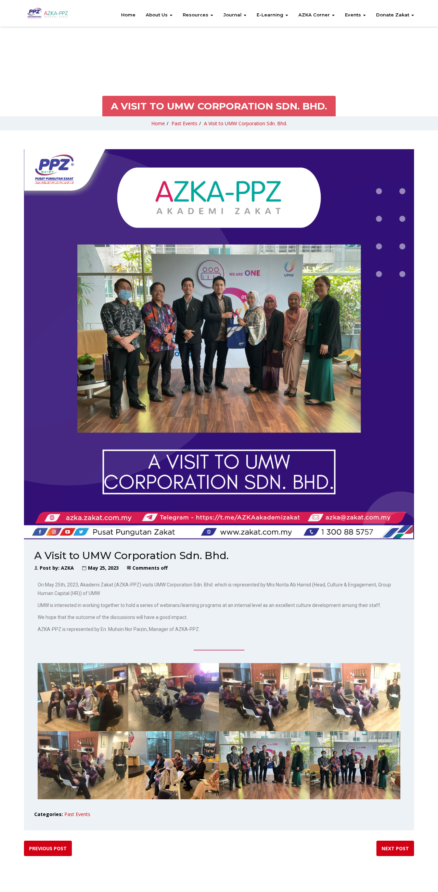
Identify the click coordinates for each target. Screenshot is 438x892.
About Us (157, 14)
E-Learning (271, 14)
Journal (233, 14)
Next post (395, 848)
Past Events (184, 123)
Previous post (48, 848)
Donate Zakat (393, 14)
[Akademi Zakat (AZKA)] (48, 13)
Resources (196, 14)
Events (353, 14)
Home (128, 14)
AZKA (67, 568)
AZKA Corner (314, 14)
